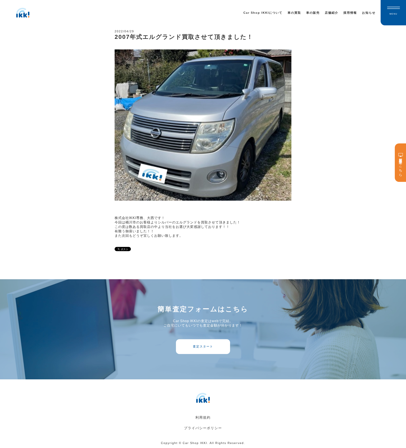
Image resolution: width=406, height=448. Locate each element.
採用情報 (350, 12)
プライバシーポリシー (203, 428)
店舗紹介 (331, 12)
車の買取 (294, 12)
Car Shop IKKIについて (263, 12)
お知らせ (369, 12)
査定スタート (203, 346)
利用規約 (203, 417)
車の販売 (313, 12)
